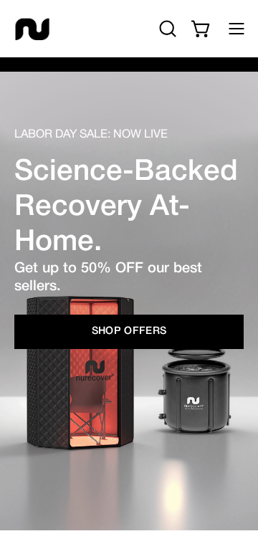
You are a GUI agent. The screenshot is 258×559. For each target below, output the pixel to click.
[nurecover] (32, 29)
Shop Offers (129, 331)
